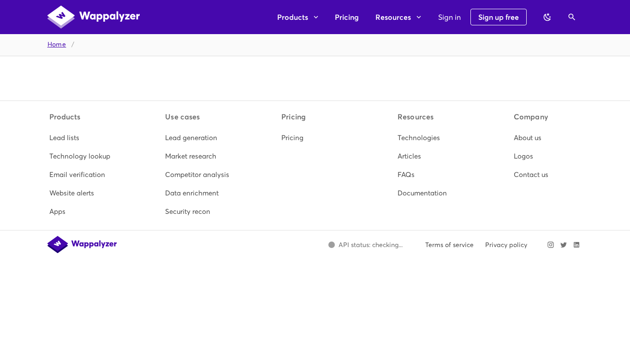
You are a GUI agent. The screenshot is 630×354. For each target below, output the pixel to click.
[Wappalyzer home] (94, 17)
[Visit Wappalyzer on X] (563, 244)
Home (57, 44)
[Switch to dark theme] (547, 17)
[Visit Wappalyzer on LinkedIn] (576, 244)
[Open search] (572, 17)
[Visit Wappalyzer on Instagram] (550, 244)
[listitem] (83, 138)
